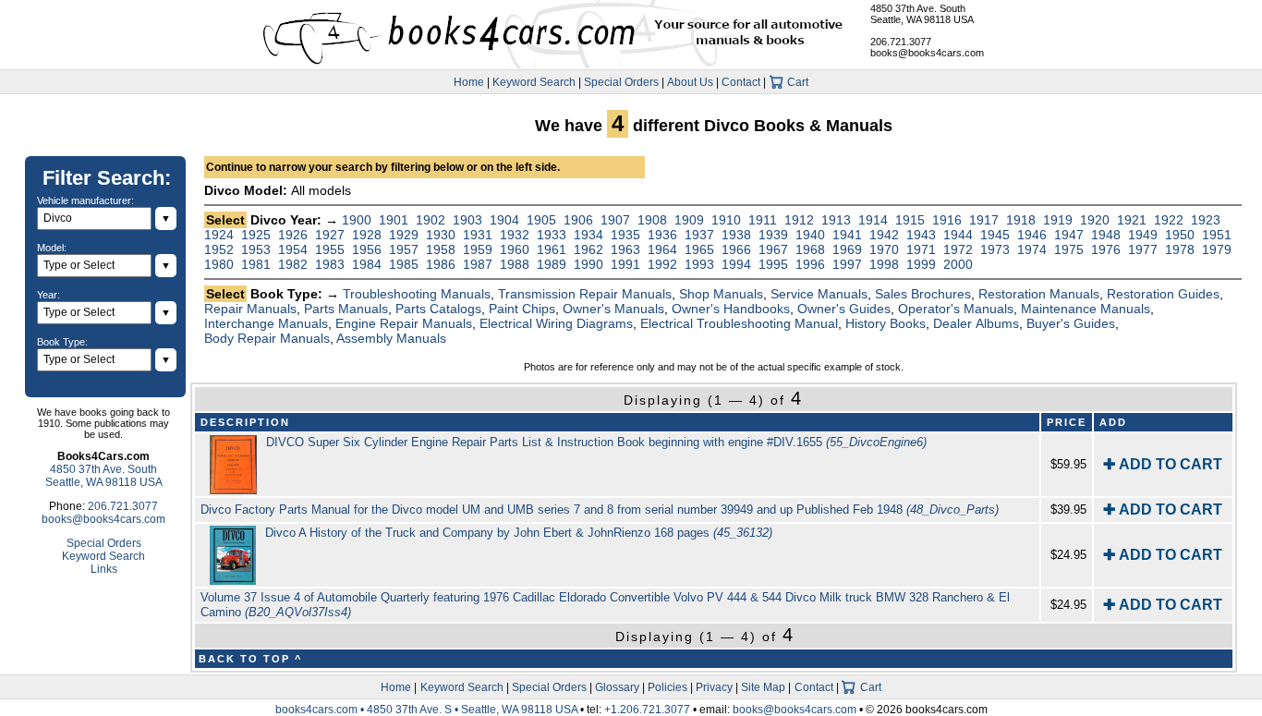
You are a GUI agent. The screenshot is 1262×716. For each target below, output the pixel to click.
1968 (810, 249)
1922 (1168, 219)
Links (104, 569)
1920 (1095, 219)
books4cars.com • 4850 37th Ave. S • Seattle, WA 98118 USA (427, 709)
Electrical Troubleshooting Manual (739, 323)
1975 (1069, 249)
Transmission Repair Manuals (585, 293)
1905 (541, 219)
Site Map (763, 687)
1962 (588, 249)
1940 (810, 234)
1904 (504, 219)
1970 (884, 249)
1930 (440, 234)
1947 (1069, 234)
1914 (873, 219)
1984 (367, 264)
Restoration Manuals (1038, 293)
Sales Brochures (923, 293)
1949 (1143, 234)
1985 (404, 264)
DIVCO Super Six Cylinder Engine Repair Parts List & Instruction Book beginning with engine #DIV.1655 (596, 442)
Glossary (617, 687)
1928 (367, 234)
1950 (1180, 234)
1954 (293, 249)
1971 (921, 249)
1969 (847, 249)
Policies (667, 687)
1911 (762, 219)
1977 (1143, 249)
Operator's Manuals (955, 308)
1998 (884, 264)
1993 (699, 264)
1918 (1021, 219)
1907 (615, 219)
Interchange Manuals (266, 323)
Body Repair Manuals (267, 338)
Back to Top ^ (250, 658)
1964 (662, 249)
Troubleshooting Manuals (417, 293)
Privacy (714, 687)
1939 (773, 234)
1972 (958, 249)
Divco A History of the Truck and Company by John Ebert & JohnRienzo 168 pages (518, 533)
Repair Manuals (250, 308)
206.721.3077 (900, 41)
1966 (736, 249)
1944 (958, 234)
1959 (477, 249)
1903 (467, 219)
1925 (256, 234)
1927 (330, 234)
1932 (514, 234)
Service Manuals (819, 293)
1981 (256, 264)
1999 (921, 264)
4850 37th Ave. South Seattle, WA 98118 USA (922, 14)
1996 (810, 264)
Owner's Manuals (613, 308)
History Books (885, 323)
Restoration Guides (1163, 293)
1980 (219, 264)
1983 (330, 264)
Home (469, 82)
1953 (256, 249)
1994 (736, 264)
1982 (293, 264)
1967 (773, 249)
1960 (514, 249)
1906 (578, 219)
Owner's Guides (844, 308)
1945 (995, 234)
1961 (551, 249)
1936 (662, 234)
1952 (219, 249)
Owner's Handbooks (731, 308)
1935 (625, 234)
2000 (958, 264)
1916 (947, 219)
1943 (921, 234)
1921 (1132, 219)
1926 (293, 234)
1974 (1032, 249)
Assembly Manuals (391, 338)
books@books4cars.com (927, 52)
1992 (662, 264)
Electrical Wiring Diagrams (556, 323)
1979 (1217, 249)
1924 (219, 234)
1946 (1032, 234)
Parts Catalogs (438, 308)
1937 (699, 234)
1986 (440, 264)
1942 (884, 234)
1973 (995, 249)
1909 (689, 219)
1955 (330, 249)
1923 (1205, 219)
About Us (690, 82)
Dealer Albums (976, 323)
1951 (1217, 234)
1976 (1106, 249)
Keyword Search (534, 82)
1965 (699, 249)
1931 (477, 234)
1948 (1106, 234)
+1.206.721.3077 (647, 709)
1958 (440, 249)
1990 (588, 264)
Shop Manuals (721, 293)
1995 (773, 264)
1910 (726, 219)
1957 (404, 249)
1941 (847, 234)
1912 (799, 219)
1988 (514, 264)
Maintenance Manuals (1085, 308)
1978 (1180, 249)
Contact (741, 82)
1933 (551, 234)
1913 (836, 219)
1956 (367, 249)
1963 (625, 249)
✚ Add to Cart (1162, 464)
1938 (736, 234)
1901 (393, 219)
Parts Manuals (346, 308)
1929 (404, 234)
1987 (477, 264)
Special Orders (621, 82)
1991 (625, 264)
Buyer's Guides (1070, 323)
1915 (910, 219)
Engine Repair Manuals (403, 323)
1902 (430, 219)
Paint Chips (522, 308)
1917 (984, 219)
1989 (551, 264)
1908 (652, 219)
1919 (1058, 219)
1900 (356, 219)
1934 (588, 234)
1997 (847, 264)
